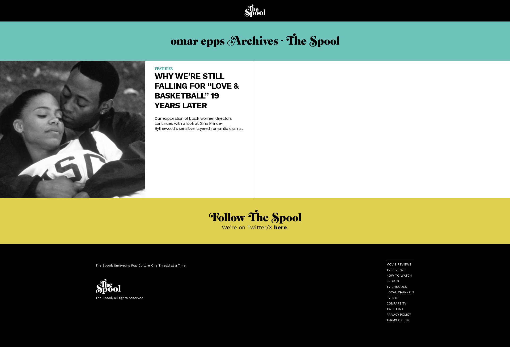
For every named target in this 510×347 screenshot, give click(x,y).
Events (392, 297)
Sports (392, 281)
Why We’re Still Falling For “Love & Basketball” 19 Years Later (197, 90)
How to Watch (399, 275)
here (280, 227)
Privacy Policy (398, 314)
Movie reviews (398, 264)
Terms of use (398, 320)
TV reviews (396, 270)
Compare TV (396, 303)
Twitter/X (394, 309)
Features (164, 68)
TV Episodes (396, 286)
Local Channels (400, 292)
